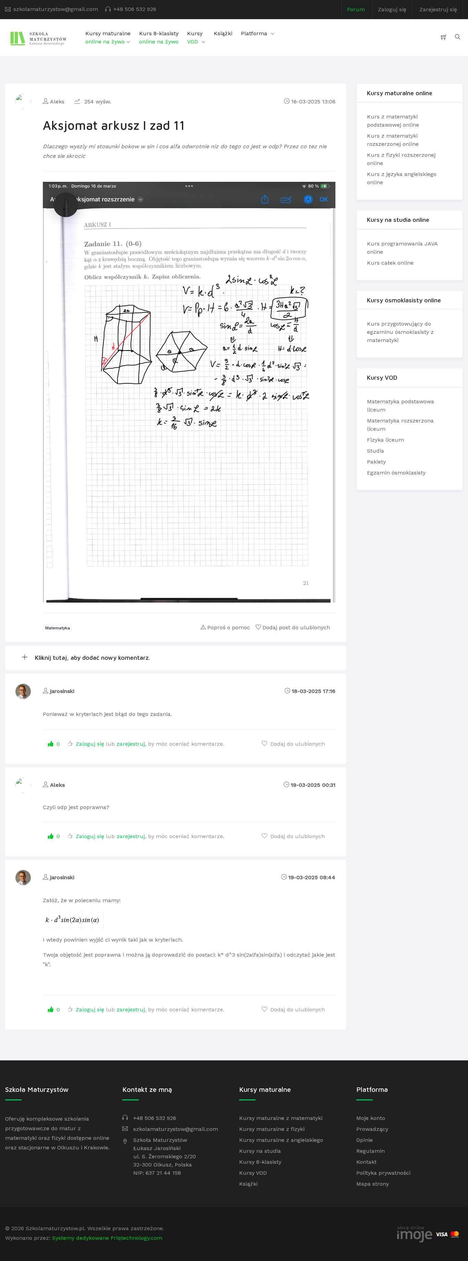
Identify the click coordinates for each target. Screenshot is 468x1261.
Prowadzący (372, 1129)
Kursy (194, 37)
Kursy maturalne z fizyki (272, 1129)
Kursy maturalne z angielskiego (281, 1140)
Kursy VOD (253, 1173)
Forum (356, 9)
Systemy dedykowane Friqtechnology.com (107, 1238)
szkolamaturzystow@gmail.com (55, 9)
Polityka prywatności (383, 1173)
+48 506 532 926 (134, 9)
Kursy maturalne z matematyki (280, 1118)
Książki (223, 33)
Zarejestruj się (438, 9)
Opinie (364, 1140)
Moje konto (370, 1118)
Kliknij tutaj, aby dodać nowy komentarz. (91, 657)
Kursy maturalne (108, 37)
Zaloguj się (392, 9)
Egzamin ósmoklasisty (396, 472)
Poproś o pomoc (228, 627)
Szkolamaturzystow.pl (55, 1228)
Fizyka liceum (385, 440)
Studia (375, 450)
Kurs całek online (390, 263)
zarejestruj (130, 744)
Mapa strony (372, 1184)
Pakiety (376, 461)
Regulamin (370, 1151)
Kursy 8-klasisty (260, 1162)
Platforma (255, 33)
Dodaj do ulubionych (297, 744)
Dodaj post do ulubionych (296, 627)
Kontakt (366, 1162)
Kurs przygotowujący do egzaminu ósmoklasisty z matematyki (400, 331)
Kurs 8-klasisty (158, 37)
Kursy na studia (260, 1151)
